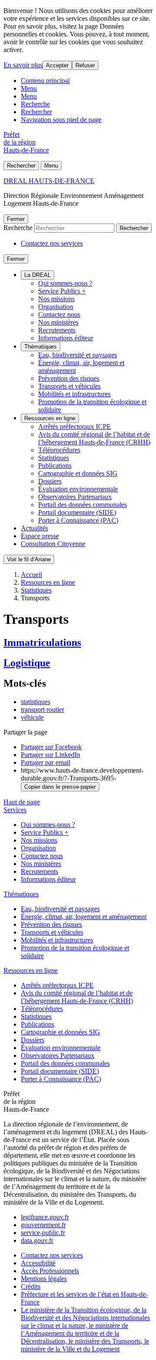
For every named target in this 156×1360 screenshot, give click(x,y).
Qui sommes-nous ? (65, 283)
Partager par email (45, 762)
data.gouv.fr (37, 1240)
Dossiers (50, 481)
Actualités (34, 528)
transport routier (42, 709)
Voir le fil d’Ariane (29, 559)
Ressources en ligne (49, 418)
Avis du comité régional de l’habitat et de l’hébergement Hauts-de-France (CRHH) (94, 438)
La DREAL (37, 275)
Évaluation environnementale (78, 489)
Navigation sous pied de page (61, 119)
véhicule (32, 717)
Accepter (57, 65)
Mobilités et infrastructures (74, 394)
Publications (55, 465)
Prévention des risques (68, 378)
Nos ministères (58, 322)
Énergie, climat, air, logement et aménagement (83, 916)
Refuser (85, 65)
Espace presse (40, 536)
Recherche (35, 104)
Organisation (55, 306)
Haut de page (21, 802)
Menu (29, 88)
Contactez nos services (52, 243)
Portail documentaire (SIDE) (77, 512)
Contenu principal (45, 80)
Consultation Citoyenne (53, 543)
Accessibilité (38, 1263)
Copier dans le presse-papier (60, 787)
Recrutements (56, 330)
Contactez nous (59, 314)
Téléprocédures (59, 450)
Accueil (31, 574)
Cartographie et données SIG (77, 473)
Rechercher (36, 111)
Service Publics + (62, 291)
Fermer (16, 219)
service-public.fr (43, 1232)
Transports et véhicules (69, 386)
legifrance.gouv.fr (45, 1217)
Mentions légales (44, 1278)
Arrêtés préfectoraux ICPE (74, 426)
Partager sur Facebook (51, 747)
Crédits (30, 1286)
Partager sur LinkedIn (50, 754)
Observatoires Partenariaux (75, 497)
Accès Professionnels (50, 1270)
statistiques (35, 701)
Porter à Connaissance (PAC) (78, 520)
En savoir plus (22, 65)
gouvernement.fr (43, 1224)
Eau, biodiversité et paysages (77, 355)
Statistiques (53, 457)
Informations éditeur (65, 338)
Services (14, 809)
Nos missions (56, 299)
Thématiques (40, 346)
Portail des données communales (82, 504)
